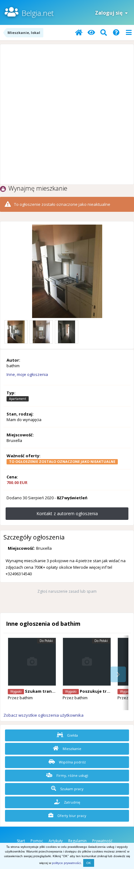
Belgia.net (38, 13)
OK (88, 863)
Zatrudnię (71, 802)
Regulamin (77, 840)
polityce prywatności (66, 863)
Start (21, 840)
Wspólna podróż (72, 762)
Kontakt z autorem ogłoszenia (67, 513)
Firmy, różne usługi (71, 775)
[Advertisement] (67, 114)
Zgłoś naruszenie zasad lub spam (67, 591)
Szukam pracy (71, 788)
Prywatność (102, 840)
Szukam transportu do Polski (55, 691)
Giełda (72, 735)
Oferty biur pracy (71, 815)
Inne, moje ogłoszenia (27, 374)
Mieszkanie (71, 748)
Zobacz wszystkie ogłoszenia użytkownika (43, 715)
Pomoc (37, 840)
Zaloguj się (110, 12)
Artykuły (56, 840)
